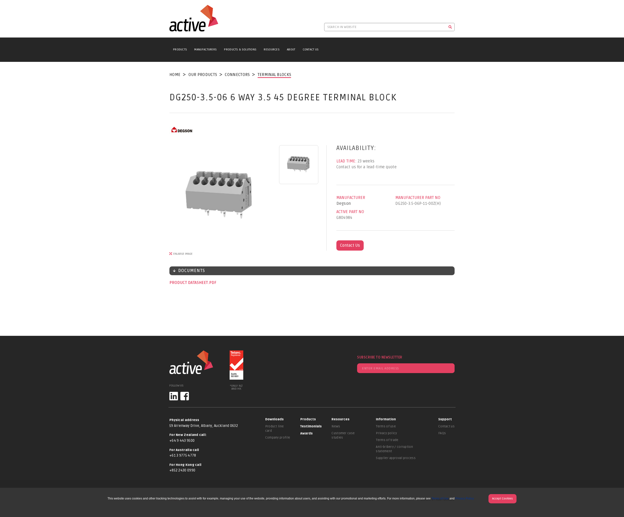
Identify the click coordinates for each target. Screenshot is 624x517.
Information (386, 419)
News (336, 426)
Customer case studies (343, 435)
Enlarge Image (183, 254)
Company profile (277, 438)
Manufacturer (350, 197)
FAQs (442, 433)
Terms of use (386, 426)
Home (174, 74)
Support (445, 419)
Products (180, 49)
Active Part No (350, 211)
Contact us (446, 426)
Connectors (237, 74)
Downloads (274, 419)
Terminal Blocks (274, 74)
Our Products (202, 74)
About (291, 49)
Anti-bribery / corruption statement (394, 449)
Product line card (274, 428)
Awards (306, 433)
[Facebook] (184, 396)
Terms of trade (387, 440)
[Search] (450, 27)
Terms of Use (440, 498)
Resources (272, 49)
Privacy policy (386, 433)
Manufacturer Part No (417, 197)
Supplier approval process (396, 458)
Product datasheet (189, 282)
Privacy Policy (464, 498)
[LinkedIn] (173, 396)
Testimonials (311, 426)
